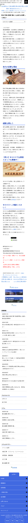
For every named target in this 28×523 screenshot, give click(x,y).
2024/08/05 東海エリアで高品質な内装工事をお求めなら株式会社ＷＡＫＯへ (13, 366)
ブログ (2, 506)
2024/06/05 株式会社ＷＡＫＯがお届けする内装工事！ (13, 380)
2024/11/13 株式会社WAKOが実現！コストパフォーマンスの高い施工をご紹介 (13, 333)
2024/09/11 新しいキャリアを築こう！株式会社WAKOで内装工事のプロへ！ (13, 358)
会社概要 (3, 497)
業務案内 (3, 483)
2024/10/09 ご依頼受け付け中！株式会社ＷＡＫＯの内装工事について (13, 341)
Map (17, 521)
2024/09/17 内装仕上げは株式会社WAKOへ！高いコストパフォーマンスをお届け (13, 350)
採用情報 (3, 487)
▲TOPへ (14, 474)
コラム (6, 10)
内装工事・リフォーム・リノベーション (13, 451)
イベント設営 (5, 448)
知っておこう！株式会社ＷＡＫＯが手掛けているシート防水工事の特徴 (20, 279)
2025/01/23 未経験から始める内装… (8, 419)
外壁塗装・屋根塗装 (7, 455)
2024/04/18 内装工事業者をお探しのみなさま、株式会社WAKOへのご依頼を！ (13, 387)
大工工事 (4, 459)
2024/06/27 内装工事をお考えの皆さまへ (10, 374)
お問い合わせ (4, 501)
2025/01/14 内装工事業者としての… (8, 437)
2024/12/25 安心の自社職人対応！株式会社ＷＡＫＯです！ (13, 324)
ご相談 (14, 229)
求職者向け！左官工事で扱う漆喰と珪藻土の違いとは (6, 279)
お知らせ (4, 398)
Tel (12, 521)
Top (22, 521)
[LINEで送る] (14, 240)
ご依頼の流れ (4, 492)
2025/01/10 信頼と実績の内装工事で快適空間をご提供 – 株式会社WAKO (14, 316)
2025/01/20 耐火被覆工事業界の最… (8, 425)
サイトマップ (4, 510)
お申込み (13, 199)
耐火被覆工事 (5, 463)
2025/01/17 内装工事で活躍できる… (8, 431)
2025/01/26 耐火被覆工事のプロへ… (8, 413)
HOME (2, 10)
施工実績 (4, 402)
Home (7, 521)
